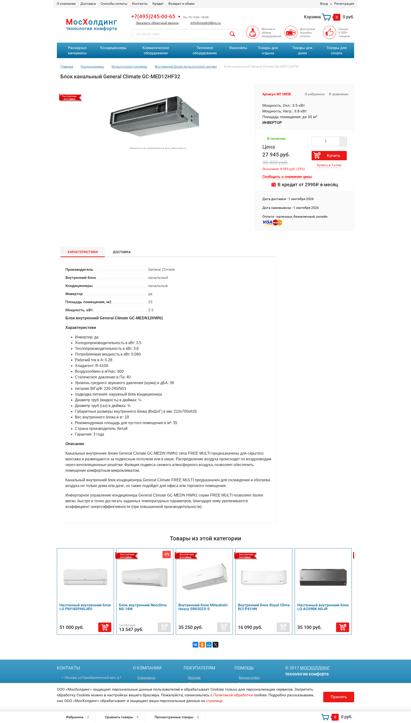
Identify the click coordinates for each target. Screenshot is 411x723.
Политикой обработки (233, 695)
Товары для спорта (337, 50)
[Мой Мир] (209, 645)
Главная (66, 66)
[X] (215, 645)
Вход (324, 3)
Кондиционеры (113, 48)
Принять (339, 696)
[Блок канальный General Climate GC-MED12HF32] (156, 113)
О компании (66, 3)
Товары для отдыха (268, 50)
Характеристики (83, 252)
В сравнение (339, 94)
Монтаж (194, 677)
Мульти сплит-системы (129, 66)
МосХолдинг (315, 667)
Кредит (158, 3)
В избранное (314, 94)
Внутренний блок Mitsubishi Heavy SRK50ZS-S (203, 607)
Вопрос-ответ (249, 677)
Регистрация (344, 3)
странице (214, 700)
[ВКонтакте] (195, 645)
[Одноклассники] (202, 645)
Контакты (140, 3)
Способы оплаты (114, 3)
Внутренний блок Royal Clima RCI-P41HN (264, 607)
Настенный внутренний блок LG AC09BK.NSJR (323, 607)
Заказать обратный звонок (157, 23)
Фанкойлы (238, 48)
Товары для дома (302, 50)
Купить (333, 155)
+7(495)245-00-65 (153, 17)
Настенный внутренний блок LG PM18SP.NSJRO (85, 607)
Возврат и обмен (181, 3)
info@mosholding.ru (206, 23)
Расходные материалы (77, 50)
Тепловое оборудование (205, 50)
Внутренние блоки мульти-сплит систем (186, 66)
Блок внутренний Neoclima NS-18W (143, 607)
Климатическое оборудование (155, 50)
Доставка (88, 3)
